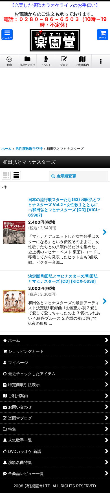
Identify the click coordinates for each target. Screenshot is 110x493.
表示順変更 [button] (66, 176)
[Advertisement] (55, 105)
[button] (7, 34)
